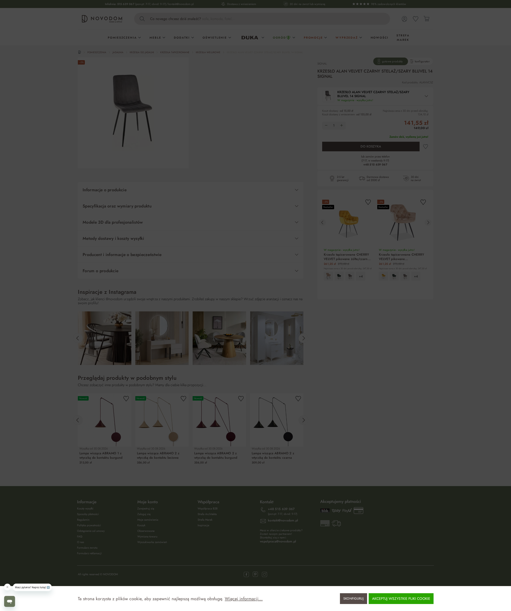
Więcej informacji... (244, 598)
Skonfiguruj (353, 598)
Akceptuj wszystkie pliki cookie (401, 598)
